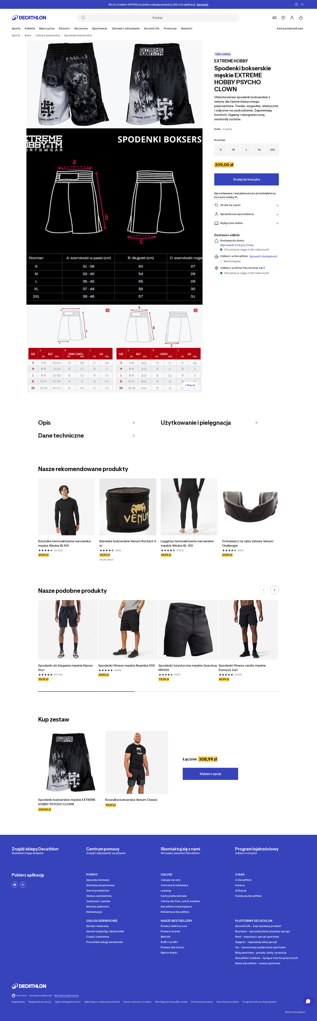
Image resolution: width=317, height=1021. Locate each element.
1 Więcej (190, 385)
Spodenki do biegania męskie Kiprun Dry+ (65, 668)
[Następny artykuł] (274, 589)
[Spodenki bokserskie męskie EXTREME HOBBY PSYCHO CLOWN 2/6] (70, 84)
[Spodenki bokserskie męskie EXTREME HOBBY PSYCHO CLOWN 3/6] (114, 216)
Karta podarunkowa (290, 28)
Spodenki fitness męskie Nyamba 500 (126, 665)
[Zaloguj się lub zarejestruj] (292, 17)
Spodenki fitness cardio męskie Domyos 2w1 (243, 668)
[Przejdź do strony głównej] (29, 17)
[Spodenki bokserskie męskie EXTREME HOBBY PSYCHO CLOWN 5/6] (158, 349)
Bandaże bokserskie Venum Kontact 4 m (127, 543)
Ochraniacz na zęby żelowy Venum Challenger (248, 543)
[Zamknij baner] (302, 4)
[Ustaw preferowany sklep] (274, 17)
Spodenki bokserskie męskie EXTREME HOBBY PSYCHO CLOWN (67, 802)
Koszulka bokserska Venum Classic (131, 800)
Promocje (170, 28)
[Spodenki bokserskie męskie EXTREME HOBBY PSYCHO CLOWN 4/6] (70, 349)
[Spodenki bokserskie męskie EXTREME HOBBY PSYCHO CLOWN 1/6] (158, 84)
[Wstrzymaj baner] (296, 4)
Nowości (186, 28)
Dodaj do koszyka (246, 179)
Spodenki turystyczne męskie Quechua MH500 (188, 668)
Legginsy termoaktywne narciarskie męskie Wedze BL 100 (187, 543)
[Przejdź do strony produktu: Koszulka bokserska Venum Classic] (136, 762)
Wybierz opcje (210, 774)
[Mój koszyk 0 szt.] (300, 17)
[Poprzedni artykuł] (263, 589)
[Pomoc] (283, 17)
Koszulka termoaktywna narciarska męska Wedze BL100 (64, 543)
